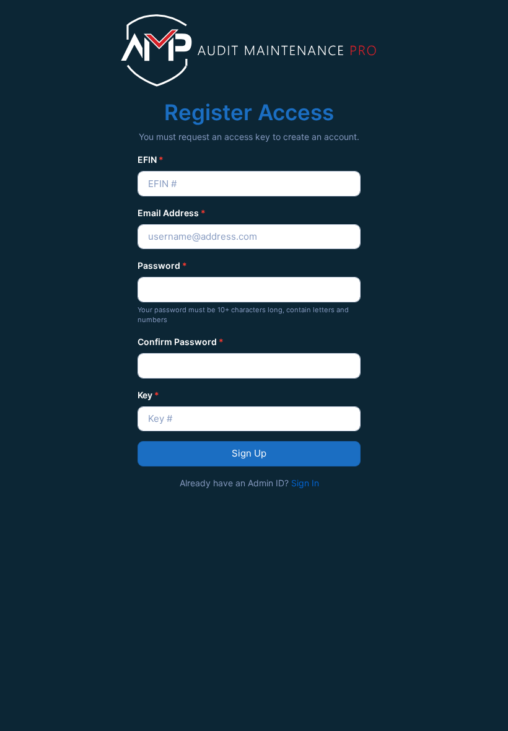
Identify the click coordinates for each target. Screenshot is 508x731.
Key (148, 395)
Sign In (305, 483)
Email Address (172, 213)
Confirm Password (181, 341)
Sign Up (249, 453)
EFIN (151, 159)
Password (162, 265)
